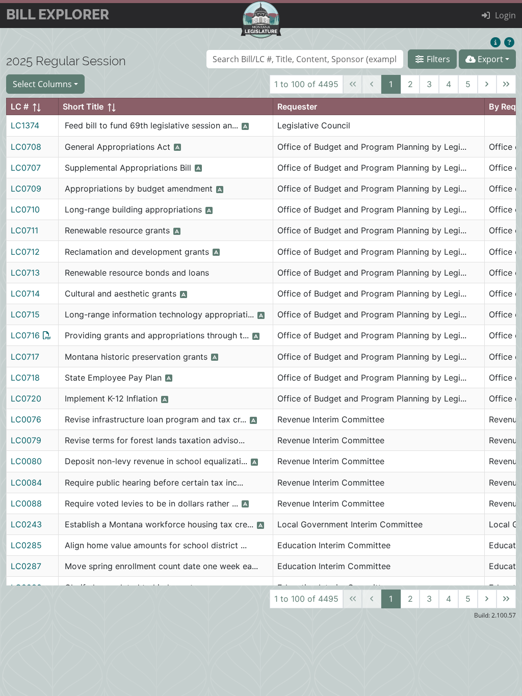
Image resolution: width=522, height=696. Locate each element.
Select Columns (42, 84)
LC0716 (25, 335)
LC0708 (26, 147)
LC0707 (26, 168)
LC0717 (25, 357)
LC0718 (25, 377)
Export (489, 59)
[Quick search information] (495, 42)
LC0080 (26, 461)
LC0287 (26, 566)
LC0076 (26, 419)
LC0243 (26, 524)
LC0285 (26, 545)
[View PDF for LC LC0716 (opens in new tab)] (47, 335)
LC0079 (26, 440)
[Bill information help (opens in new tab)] (509, 42)
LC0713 (25, 272)
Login (505, 15)
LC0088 (26, 503)
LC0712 (25, 252)
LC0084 (26, 482)
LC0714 (25, 293)
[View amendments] (245, 126)
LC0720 (26, 398)
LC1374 (25, 125)
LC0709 (26, 188)
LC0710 (25, 209)
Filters (437, 59)
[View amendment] (253, 420)
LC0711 (24, 230)
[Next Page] (487, 84)
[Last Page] (506, 84)
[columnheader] (33, 106)
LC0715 (25, 314)
